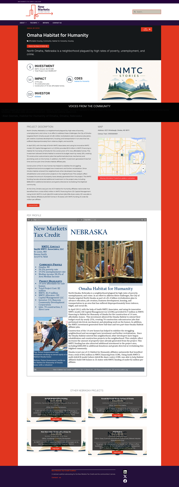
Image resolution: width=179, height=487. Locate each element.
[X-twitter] (125, 476)
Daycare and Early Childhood (51, 403)
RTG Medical (117, 432)
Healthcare (64, 403)
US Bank (38, 96)
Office (61, 436)
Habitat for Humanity (59, 41)
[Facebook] (125, 481)
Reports (46, 23)
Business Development (52, 436)
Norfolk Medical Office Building (56, 399)
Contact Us (57, 23)
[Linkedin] (125, 472)
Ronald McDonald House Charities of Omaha (117, 399)
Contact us (56, 477)
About (22, 23)
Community (47, 41)
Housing (71, 41)
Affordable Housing (35, 41)
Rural (69, 403)
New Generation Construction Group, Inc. (56, 432)
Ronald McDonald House (125, 403)
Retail (65, 436)
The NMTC (33, 23)
